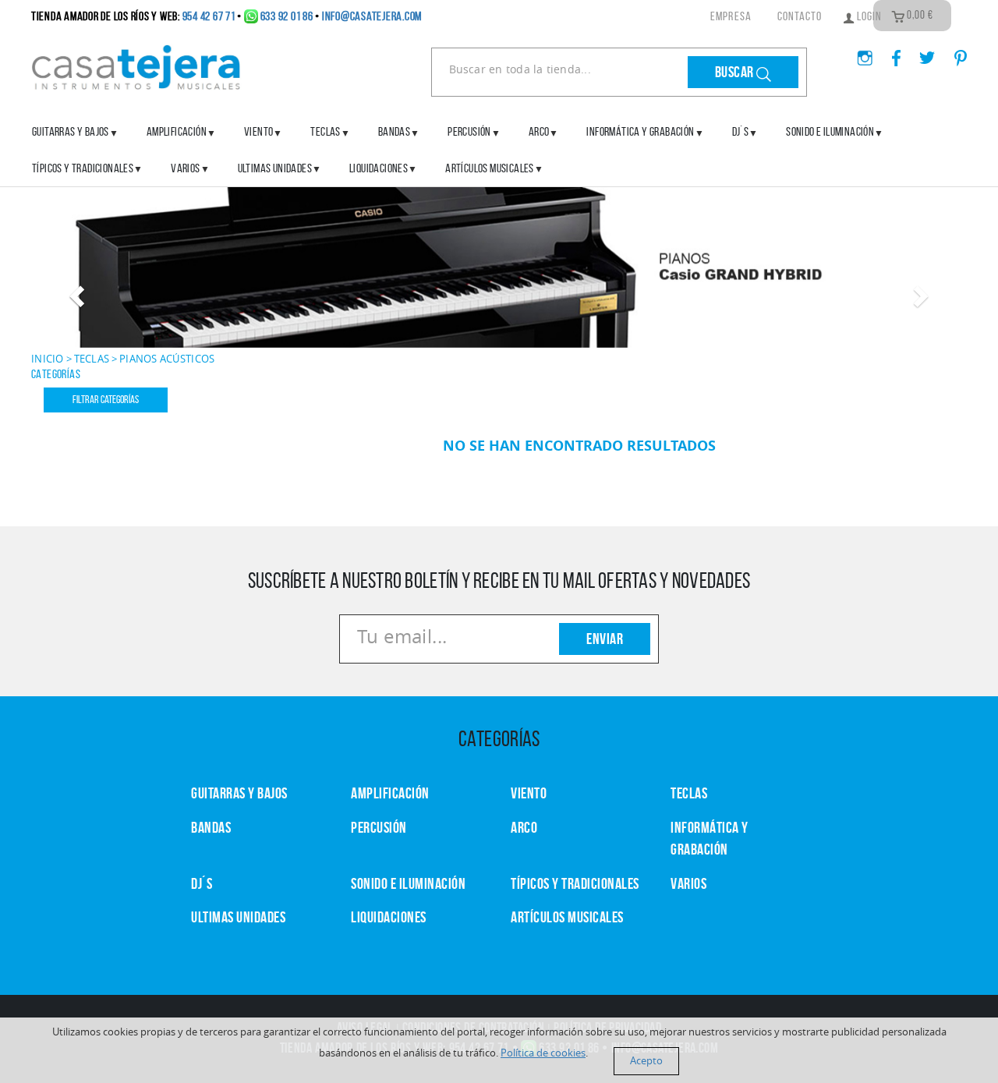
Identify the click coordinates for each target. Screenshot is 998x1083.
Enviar (604, 638)
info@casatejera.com (372, 16)
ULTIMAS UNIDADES (275, 168)
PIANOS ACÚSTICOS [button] (166, 359)
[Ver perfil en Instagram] (858, 53)
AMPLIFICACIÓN (177, 131)
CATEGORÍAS (55, 373)
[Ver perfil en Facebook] (890, 53)
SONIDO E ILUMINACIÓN (830, 131)
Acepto (646, 1060)
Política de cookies (543, 1053)
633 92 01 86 (286, 16)
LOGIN (868, 16)
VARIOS (688, 883)
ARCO (524, 827)
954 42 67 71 (208, 16)
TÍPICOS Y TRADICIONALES (82, 168)
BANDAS (211, 827)
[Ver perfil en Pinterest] (953, 53)
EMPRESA (730, 16)
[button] (75, 291)
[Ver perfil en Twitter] (921, 53)
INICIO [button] (47, 359)
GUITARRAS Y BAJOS (70, 131)
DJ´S (201, 883)
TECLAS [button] (92, 359)
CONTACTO (800, 16)
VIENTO (529, 793)
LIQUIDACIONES (378, 168)
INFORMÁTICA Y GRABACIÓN (640, 131)
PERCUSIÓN (469, 131)
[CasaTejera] (136, 65)
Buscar (736, 71)
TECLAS (689, 793)
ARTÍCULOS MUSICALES (489, 168)
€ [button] (920, 15)
